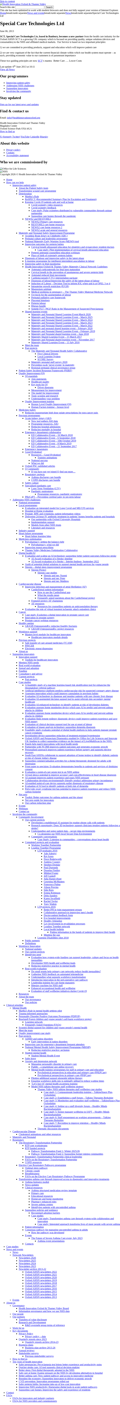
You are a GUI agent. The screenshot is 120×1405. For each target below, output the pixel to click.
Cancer (22, 612)
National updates (33, 949)
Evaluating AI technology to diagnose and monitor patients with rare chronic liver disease (69, 696)
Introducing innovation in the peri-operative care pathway (59, 980)
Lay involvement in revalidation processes (64, 923)
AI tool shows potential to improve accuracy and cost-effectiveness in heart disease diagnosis (70, 775)
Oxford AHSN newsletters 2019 (41, 1280)
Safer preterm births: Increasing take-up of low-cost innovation (49, 1384)
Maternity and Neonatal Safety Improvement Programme (47, 233)
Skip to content (7, 1)
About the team (26, 996)
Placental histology (40, 300)
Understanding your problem (45, 398)
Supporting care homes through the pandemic (53, 216)
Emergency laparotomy (36, 449)
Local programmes (28, 505)
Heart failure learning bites (38, 536)
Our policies (31, 1002)
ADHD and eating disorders (39, 1038)
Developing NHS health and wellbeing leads (53, 963)
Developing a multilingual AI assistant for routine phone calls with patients (68, 822)
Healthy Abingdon (53, 921)
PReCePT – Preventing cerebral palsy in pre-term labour (53, 497)
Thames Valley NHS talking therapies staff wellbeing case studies (70, 1089)
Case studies (25, 682)
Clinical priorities (14, 1005)
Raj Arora (48, 856)
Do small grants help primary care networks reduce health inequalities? (66, 971)
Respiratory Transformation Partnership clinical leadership (53, 1156)
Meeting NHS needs (29, 662)
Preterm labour (38, 303)
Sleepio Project (38, 570)
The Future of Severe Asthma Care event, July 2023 (56, 1238)
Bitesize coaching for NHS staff (47, 985)
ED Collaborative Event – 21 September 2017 (54, 446)
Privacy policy (13, 150)
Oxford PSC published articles (40, 466)
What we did (37, 463)
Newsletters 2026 (27, 1257)
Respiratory (18, 1140)
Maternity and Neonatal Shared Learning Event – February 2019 (63, 331)
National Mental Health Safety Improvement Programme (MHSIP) (58, 1047)
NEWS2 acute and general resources (49, 230)
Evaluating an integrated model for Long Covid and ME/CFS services (59, 508)
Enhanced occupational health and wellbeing (53, 988)
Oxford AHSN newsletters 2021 (41, 1274)
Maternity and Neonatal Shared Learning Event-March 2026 (61, 314)
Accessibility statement (17, 155)
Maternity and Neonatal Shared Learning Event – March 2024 (61, 320)
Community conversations (44, 836)
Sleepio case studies (47, 572)
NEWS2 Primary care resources (47, 221)
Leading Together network (57, 926)
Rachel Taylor (51, 901)
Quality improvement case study (34, 1033)
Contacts (29, 1243)
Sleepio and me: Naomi (55, 575)
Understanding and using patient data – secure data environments (63, 831)
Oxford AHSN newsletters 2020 (41, 1277)
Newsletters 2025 (27, 1260)
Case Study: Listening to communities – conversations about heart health (73, 839)
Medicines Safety (27, 410)
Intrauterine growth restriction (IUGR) (50, 286)
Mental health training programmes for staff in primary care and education (67, 1069)
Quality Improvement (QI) (32, 373)
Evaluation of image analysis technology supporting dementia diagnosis (60, 727)
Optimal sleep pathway (36, 1168)
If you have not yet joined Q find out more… (53, 471)
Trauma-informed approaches (33, 1013)
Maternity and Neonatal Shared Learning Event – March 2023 (61, 322)
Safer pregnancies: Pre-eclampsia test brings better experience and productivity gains (60, 1364)
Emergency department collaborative (43, 432)
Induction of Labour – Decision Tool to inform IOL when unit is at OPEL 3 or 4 (70, 283)
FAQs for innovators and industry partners (33, 1398)
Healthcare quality (40, 381)
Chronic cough (32, 1170)
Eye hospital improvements (57, 918)
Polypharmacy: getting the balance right (44, 542)
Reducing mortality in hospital (46, 429)
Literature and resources (43, 527)
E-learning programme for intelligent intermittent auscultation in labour (59, 261)
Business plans (26, 1345)
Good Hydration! (33, 452)
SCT (40, 60)
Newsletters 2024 (27, 1263)
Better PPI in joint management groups (63, 909)
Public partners (32, 940)
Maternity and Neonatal (24, 1137)
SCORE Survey (45, 359)
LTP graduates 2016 (47, 850)
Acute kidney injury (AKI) (38, 418)
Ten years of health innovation (27, 1361)
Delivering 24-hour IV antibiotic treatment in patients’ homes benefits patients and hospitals (70, 516)
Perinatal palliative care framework (48, 297)
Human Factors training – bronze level (50, 407)
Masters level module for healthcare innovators (48, 634)
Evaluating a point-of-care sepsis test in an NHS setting (52, 772)
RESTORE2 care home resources (48, 224)
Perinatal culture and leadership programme (46, 238)
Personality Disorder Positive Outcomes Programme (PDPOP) (49, 1016)
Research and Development (32, 1322)
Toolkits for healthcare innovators (41, 659)
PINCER (29, 645)
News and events (35, 13)
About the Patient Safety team (33, 188)
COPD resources (33, 1162)
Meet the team (32, 345)
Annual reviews (26, 1350)
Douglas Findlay (52, 870)
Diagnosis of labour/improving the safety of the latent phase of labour (65, 280)
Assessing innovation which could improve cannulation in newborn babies (61, 693)
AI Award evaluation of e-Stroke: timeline (51, 558)
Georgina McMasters (54, 881)
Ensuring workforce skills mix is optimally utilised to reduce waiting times (67, 1081)
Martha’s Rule (32, 196)
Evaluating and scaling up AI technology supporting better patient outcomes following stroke (70, 556)
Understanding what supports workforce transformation (58, 977)
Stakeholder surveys (29, 1353)
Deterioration (25, 193)
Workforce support (28, 631)
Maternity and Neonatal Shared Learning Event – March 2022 (61, 325)
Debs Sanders (50, 895)
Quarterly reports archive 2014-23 (41, 1342)
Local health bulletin (54, 929)
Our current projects (35, 819)
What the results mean (48, 595)
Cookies (10, 152)
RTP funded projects (35, 1148)
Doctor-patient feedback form (58, 915)
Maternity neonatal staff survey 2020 (49, 362)
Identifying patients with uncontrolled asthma (53, 1207)
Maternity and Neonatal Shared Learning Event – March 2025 (61, 317)
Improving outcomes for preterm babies (44, 244)
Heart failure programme (31, 533)
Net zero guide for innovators (39, 800)
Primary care (37, 1193)
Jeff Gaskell (49, 876)
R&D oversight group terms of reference (45, 1325)
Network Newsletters (22, 1255)
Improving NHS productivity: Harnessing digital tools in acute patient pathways (58, 1387)
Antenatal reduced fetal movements (48, 275)
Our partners (18, 1316)
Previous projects (27, 640)
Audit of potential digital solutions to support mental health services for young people (67, 564)
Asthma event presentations (51, 1241)
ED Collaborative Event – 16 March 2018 (52, 435)
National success (39, 460)
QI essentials (31, 376)
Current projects (27, 676)
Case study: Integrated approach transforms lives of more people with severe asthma (79, 1224)
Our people (18, 1314)
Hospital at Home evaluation (39, 511)
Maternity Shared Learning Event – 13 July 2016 (55, 342)
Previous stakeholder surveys (39, 1356)
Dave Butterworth (53, 859)
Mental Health (19, 1008)
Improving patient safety (18, 82)
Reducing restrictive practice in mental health (53, 965)
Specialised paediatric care (38, 485)
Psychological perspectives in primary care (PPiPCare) (64, 1075)
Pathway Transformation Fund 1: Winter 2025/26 (55, 1151)
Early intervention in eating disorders (49, 1041)
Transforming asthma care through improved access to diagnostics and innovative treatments (64, 1179)
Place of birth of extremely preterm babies (51, 255)
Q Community (32, 469)
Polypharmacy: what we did (45, 544)
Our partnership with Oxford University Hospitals (55, 519)
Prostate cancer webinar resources (41, 620)
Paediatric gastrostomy (42, 491)
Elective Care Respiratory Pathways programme (42, 1165)
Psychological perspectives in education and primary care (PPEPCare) (72, 1072)
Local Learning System (49, 356)
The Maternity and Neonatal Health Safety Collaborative (59, 351)
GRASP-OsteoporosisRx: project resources (52, 629)
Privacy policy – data (35, 1336)
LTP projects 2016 (47, 907)
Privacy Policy (26, 1333)
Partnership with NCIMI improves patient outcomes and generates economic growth (66, 746)
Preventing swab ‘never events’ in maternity (52, 365)
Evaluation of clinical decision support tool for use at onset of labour (58, 724)
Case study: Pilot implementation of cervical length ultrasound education (73, 249)
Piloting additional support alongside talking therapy (56, 1078)
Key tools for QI (39, 384)
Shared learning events (36, 311)
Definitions (30, 943)
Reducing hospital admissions (45, 426)
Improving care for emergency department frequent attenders (55, 1044)
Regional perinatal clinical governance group (53, 367)
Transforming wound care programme (37, 191)
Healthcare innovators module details (49, 637)
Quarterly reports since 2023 (33, 1339)
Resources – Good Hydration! (46, 454)
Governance (18, 1305)
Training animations (47, 457)
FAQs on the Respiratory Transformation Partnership (51, 1159)
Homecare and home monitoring (47, 1199)
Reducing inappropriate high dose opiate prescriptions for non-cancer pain (61, 412)
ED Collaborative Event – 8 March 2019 (51, 443)
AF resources (37, 603)
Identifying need (33, 954)
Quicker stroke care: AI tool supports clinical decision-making (49, 1367)
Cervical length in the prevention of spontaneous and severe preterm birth (67, 272)
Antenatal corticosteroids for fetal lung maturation (55, 269)
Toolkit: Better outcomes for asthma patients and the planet (54, 797)
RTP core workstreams (36, 1145)
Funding (23, 671)
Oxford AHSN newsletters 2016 (41, 1288)
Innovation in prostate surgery (39, 617)
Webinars (23, 808)
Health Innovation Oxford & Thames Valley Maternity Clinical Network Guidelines (66, 266)
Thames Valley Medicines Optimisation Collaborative (51, 550)
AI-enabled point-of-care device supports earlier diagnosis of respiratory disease (64, 783)
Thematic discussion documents (53, 1128)
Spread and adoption (29, 668)
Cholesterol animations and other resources (40, 1134)
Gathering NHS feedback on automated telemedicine (57, 974)
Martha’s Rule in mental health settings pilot (40, 1010)
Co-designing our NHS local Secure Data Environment (65, 834)
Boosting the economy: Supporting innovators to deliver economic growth (55, 1378)
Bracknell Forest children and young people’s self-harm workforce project (55, 1019)
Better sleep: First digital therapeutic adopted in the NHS (46, 1370)
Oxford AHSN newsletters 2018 (41, 1283)
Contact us (24, 811)
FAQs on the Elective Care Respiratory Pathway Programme (55, 1176)
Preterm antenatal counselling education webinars (55, 252)
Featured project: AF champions (47, 600)
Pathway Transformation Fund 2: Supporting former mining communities (67, 1154)
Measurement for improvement (46, 390)
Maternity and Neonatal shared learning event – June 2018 (60, 334)
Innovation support (28, 657)
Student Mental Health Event (45, 1055)
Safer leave (30, 1058)
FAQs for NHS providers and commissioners (34, 1401)
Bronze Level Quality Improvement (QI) (51, 404)
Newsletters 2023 (27, 1266)
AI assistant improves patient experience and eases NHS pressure (57, 777)
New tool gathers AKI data (44, 421)
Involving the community (18, 91)
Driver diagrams (45, 387)
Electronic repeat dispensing (39, 648)
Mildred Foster (51, 873)
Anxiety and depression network (41, 1061)
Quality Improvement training (39, 401)
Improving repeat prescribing (39, 547)
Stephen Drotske (52, 864)
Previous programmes (29, 415)
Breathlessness (32, 1173)
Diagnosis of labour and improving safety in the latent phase (54, 258)
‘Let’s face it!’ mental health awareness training (54, 1083)
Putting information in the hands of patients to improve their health (82, 932)
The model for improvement (45, 393)
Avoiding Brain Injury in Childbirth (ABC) (46, 235)
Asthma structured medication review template (54, 1190)
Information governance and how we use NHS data (44, 1311)
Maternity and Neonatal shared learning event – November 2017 (63, 339)
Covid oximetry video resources (47, 205)
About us (23, 651)
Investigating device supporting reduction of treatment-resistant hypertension (62, 735)
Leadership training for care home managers (53, 982)
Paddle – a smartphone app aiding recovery (52, 1067)
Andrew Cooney (52, 862)
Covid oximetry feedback (43, 207)
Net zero (23, 794)
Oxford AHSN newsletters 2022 (41, 1272)
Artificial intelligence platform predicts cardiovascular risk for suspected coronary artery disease (72, 690)
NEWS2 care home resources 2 (46, 227)
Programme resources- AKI (44, 424)
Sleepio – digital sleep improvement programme (48, 567)
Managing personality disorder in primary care (54, 1064)
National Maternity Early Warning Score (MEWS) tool (52, 241)
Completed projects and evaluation (42, 842)
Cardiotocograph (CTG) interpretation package (54, 278)
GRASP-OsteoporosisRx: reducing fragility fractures (51, 626)
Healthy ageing (26, 623)
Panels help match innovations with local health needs (51, 744)
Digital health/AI (27, 553)
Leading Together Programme (46, 848)
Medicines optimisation (30, 539)
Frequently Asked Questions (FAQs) (43, 1024)
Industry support (27, 530)
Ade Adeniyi (50, 853)
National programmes (29, 502)
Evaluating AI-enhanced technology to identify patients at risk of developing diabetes (67, 704)
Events (22, 805)
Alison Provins (51, 887)
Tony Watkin (50, 904)
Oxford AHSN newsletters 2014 (41, 1294)
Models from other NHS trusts (46, 525)
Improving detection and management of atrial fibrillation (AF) (56, 586)
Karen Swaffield (52, 898)
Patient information (34, 1227)
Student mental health (35, 1053)
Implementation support (43, 522)
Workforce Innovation (29, 946)
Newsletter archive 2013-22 (32, 1269)
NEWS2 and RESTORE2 (38, 219)
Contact (10, 1392)
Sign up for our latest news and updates (19, 104)
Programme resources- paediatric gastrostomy (60, 494)
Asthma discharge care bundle (46, 477)
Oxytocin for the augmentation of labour (51, 294)
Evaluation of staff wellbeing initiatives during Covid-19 (59, 991)
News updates (32, 1184)
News (68, 13)
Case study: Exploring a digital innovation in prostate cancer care (57, 615)
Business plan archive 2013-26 (40, 1347)
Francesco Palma (52, 884)
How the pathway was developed (47, 1232)
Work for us (18, 1328)
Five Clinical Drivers (48, 353)
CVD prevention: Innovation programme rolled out (44, 1381)
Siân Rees (49, 890)
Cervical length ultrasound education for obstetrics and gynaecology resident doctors (72, 247)
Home (3, 13)
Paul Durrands (51, 867)
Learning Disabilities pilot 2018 (53, 937)
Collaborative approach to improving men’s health (68, 912)
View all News (7, 69)
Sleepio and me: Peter (54, 578)
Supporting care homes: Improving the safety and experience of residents (54, 1389)
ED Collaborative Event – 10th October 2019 (53, 440)
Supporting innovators (17, 88)
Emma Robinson (52, 892)
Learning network (34, 1022)
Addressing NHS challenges (20, 85)
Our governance (33, 999)
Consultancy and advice (30, 673)
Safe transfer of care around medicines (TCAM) (48, 643)
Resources (24, 994)
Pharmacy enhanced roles (43, 1201)
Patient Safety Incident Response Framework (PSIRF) (45, 370)
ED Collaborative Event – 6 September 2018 (53, 438)
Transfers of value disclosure (33, 1319)
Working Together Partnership (46, 845)
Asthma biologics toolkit (37, 1182)
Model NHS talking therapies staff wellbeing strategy (57, 1086)
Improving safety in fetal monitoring (42, 264)
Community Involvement (31, 817)
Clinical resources (33, 1187)
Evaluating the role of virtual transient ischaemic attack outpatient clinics (60, 609)
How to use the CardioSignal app (54, 592)
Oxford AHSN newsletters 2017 (41, 1286)
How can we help (15, 182)
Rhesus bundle (38, 306)
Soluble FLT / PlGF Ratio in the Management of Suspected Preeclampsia (67, 308)
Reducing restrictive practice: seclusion (50, 1050)
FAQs (9, 1395)
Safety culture (32, 483)
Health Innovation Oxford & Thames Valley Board (44, 1308)
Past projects (31, 348)
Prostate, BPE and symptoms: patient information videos (52, 513)
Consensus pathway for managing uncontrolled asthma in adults (56, 1229)
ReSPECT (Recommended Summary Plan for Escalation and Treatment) (61, 199)
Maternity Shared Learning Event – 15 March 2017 (56, 337)
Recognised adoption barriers (45, 1213)
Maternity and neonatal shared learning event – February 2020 (61, 328)
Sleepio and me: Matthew (56, 581)
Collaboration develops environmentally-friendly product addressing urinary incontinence (69, 780)
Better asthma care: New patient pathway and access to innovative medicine (56, 1375)
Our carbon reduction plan (38, 803)
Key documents (20, 1331)
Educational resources (42, 1196)
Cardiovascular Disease (24, 1131)
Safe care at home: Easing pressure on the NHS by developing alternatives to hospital (61, 1373)
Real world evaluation (29, 665)
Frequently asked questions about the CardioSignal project (66, 598)
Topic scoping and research (44, 395)
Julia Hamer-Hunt (52, 878)
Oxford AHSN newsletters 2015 (41, 1291)
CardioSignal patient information (47, 589)
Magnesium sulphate (41, 289)
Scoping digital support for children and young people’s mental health (53, 1027)
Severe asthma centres (42, 1204)
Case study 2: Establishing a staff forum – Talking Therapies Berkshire (78, 1097)
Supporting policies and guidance (41, 1210)
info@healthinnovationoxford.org (23, 117)
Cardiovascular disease (30, 584)
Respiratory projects (35, 474)
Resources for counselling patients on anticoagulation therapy (68, 606)
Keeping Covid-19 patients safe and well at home (49, 202)
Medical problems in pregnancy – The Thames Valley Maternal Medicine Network (72, 292)
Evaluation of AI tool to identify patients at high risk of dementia (56, 786)
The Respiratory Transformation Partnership (40, 1142)
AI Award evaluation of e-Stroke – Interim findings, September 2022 (65, 561)
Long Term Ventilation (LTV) (46, 488)
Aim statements (38, 379)
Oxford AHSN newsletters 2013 (41, 1297)
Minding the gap (52, 935)
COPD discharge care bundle (45, 480)
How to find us (7, 131)
